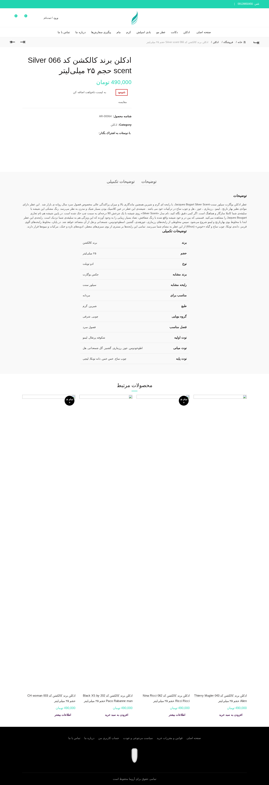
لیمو (85, 337)
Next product (13, 42)
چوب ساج (120, 358)
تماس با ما (64, 32)
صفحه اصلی (203, 32)
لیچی (85, 358)
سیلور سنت (89, 284)
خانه (240, 42)
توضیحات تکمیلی (121, 181)
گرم (85, 306)
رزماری (117, 348)
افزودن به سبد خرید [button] (230, 714)
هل (84, 348)
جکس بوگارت (91, 274)
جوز (125, 348)
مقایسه (122, 102)
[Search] (38, 18)
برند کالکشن (90, 242)
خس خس (107, 358)
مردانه (86, 295)
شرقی (86, 316)
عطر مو (161, 32)
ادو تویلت (88, 263)
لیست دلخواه (25, 16)
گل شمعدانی (95, 348)
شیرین (93, 306)
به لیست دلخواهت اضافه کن (89, 92)
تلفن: (248, 3)
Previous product (22, 42)
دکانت (174, 32)
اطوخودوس (136, 348)
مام (119, 32)
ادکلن (186, 32)
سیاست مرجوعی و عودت (138, 738)
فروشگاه (228, 42)
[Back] (256, 42)
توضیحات (149, 181)
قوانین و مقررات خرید (170, 738)
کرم (128, 32)
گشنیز (107, 348)
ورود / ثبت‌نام (51, 17)
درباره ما (80, 32)
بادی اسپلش (143, 32)
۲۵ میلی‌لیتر (89, 253)
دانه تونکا (95, 358)
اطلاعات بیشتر (177, 714)
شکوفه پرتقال (97, 337)
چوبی (95, 316)
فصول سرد (89, 327)
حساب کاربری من (108, 738)
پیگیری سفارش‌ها (101, 32)
